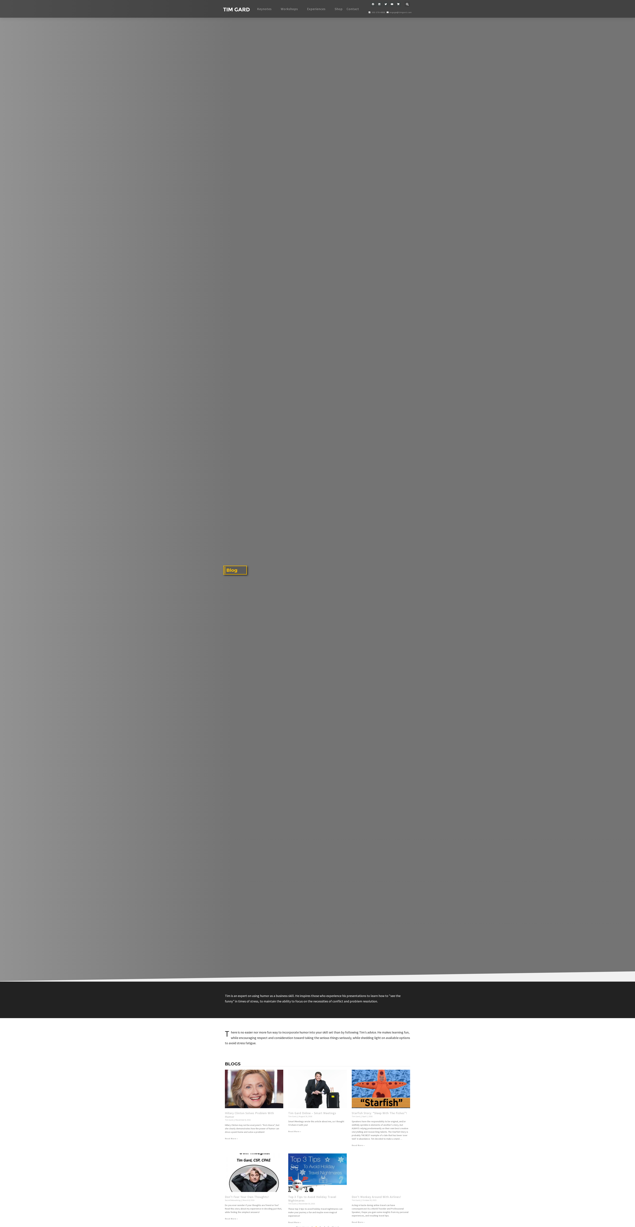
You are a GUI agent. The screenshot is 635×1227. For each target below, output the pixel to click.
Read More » (231, 1138)
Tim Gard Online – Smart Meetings (312, 1113)
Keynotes (264, 9)
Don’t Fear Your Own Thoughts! (247, 1197)
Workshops (289, 9)
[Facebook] (373, 4)
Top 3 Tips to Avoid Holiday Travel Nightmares (312, 1198)
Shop (339, 9)
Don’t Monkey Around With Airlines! (376, 1197)
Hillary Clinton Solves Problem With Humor (249, 1115)
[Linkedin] (379, 4)
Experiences (316, 9)
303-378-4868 (378, 12)
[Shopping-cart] (398, 4)
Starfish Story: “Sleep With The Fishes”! (379, 1113)
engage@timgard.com (400, 12)
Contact (353, 9)
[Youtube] (392, 4)
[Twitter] (385, 4)
